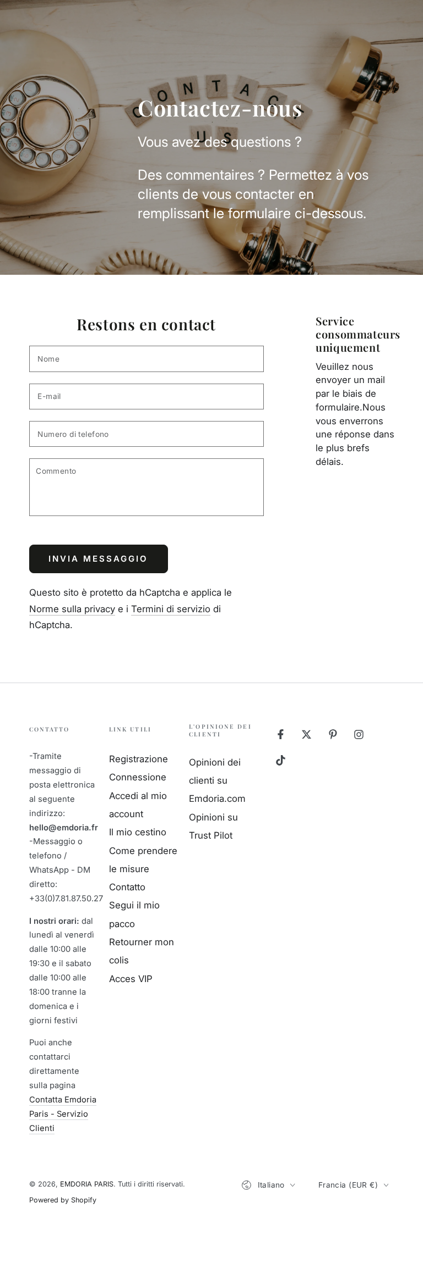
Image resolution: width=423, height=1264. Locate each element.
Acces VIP (131, 978)
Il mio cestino (137, 832)
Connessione (137, 777)
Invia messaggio (98, 558)
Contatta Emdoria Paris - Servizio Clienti (62, 1114)
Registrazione (138, 758)
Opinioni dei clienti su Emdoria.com (217, 781)
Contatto (127, 887)
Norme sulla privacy (72, 608)
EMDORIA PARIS (86, 1184)
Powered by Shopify (62, 1200)
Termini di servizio (170, 608)
